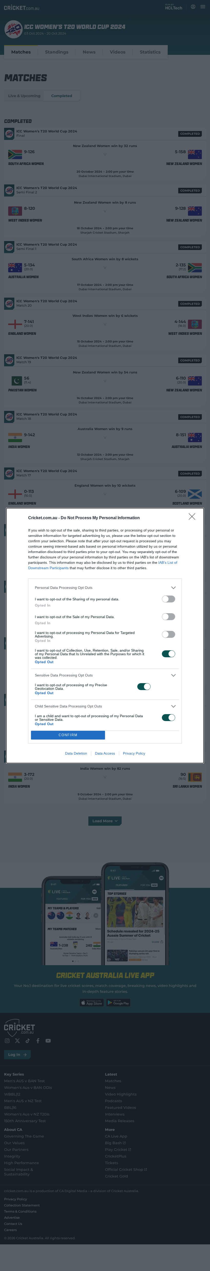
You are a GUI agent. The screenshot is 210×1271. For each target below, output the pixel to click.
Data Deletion (76, 753)
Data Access (105, 753)
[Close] (193, 518)
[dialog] (105, 635)
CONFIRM (68, 735)
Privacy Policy (134, 753)
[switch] (168, 599)
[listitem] (105, 587)
